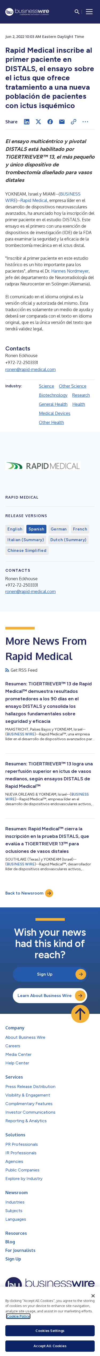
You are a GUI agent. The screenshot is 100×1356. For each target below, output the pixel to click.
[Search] (77, 11)
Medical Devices (54, 413)
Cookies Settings (49, 1330)
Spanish (36, 529)
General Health (53, 404)
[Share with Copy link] (73, 121)
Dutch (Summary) (68, 539)
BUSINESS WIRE (21, 734)
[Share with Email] (62, 121)
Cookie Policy (18, 1316)
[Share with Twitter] (38, 121)
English (14, 529)
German (59, 529)
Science (46, 386)
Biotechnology (53, 395)
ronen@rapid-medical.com (30, 369)
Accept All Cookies (50, 1346)
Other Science (72, 386)
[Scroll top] (80, 1014)
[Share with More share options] (85, 121)
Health (78, 404)
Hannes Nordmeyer (70, 271)
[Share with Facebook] (50, 121)
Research (81, 395)
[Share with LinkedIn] (26, 121)
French (80, 529)
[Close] (93, 1295)
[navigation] (89, 11)
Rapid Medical (34, 200)
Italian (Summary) (25, 539)
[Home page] (27, 12)
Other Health (51, 422)
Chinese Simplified (27, 550)
